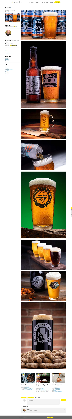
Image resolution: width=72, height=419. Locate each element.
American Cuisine (57, 391)
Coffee (46, 391)
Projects (8, 7)
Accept (50, 417)
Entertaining (58, 389)
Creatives (31, 2)
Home (3, 7)
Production (42, 2)
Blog (47, 2)
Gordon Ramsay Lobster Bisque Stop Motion (57, 385)
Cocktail (29, 389)
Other (6, 50)
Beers (10, 7)
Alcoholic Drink (7, 65)
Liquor (31, 389)
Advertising (7, 59)
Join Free (30, 397)
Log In (24, 397)
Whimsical (45, 390)
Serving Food (63, 391)
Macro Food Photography (32, 387)
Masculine (6, 58)
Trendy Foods (7, 70)
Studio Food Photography (42, 389)
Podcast (37, 2)
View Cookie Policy (23, 417)
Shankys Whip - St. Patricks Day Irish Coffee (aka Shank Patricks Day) (42, 385)
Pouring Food (60, 391)
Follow (7, 45)
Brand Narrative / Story (62, 389)
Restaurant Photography (57, 388)
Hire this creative (13, 45)
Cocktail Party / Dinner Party (9, 69)
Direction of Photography (26, 387)
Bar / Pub (6, 71)
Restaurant (7, 72)
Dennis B (27, 386)
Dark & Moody (26, 388)
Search (5, 7)
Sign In (51, 2)
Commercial (7, 60)
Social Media (54, 390)
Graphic (29, 388)
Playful (56, 389)
